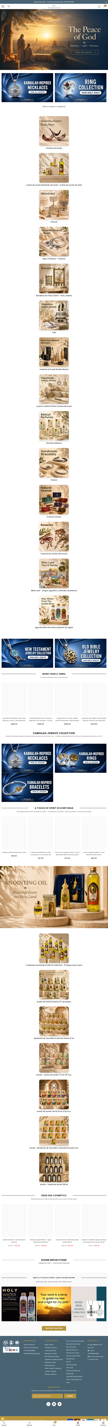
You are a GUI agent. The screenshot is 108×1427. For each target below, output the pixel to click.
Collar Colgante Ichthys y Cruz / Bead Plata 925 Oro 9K (94, 853)
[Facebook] (48, 1404)
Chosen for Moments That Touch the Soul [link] (54, 677)
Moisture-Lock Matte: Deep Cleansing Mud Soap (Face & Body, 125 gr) (94, 1241)
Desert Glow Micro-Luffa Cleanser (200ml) (14, 1241)
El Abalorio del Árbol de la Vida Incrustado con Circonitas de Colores (40, 853)
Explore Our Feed (54, 1328)
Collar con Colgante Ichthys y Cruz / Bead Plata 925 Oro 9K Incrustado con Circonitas (67, 853)
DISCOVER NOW (68, 2)
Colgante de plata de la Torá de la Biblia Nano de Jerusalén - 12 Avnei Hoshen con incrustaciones (40, 719)
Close (106, 2)
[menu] (3, 6)
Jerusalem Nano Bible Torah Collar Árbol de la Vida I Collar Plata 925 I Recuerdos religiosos (14, 719)
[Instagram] (54, 1404)
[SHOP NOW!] (27, 87)
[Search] (9, 6)
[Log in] (99, 6)
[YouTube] (60, 1404)
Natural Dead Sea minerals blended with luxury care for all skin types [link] (54, 1199)
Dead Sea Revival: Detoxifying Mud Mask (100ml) (67, 1241)
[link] (4, 1424)
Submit (70, 1396)
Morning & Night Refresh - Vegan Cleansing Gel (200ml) (41, 1241)
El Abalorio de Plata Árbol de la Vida (14, 852)
